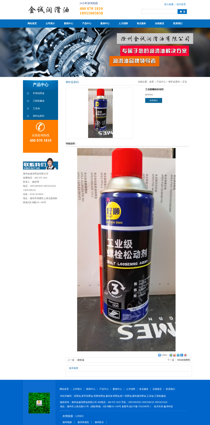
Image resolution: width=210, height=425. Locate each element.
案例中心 (105, 23)
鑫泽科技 (168, 406)
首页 (151, 82)
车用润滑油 (38, 93)
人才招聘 (123, 23)
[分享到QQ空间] (171, 355)
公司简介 (50, 23)
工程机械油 (38, 101)
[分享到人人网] (181, 355)
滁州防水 (99, 422)
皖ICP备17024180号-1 (140, 406)
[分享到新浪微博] (174, 355)
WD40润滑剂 (183, 360)
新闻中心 (68, 23)
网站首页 (32, 23)
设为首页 (181, 4)
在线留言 (159, 23)
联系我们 (177, 23)
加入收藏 (168, 4)
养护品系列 (38, 116)
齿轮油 (80, 360)
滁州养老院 (83, 422)
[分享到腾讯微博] (178, 355)
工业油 (36, 108)
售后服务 (141, 23)
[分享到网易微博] (185, 355)
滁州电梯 (67, 422)
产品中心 (86, 23)
